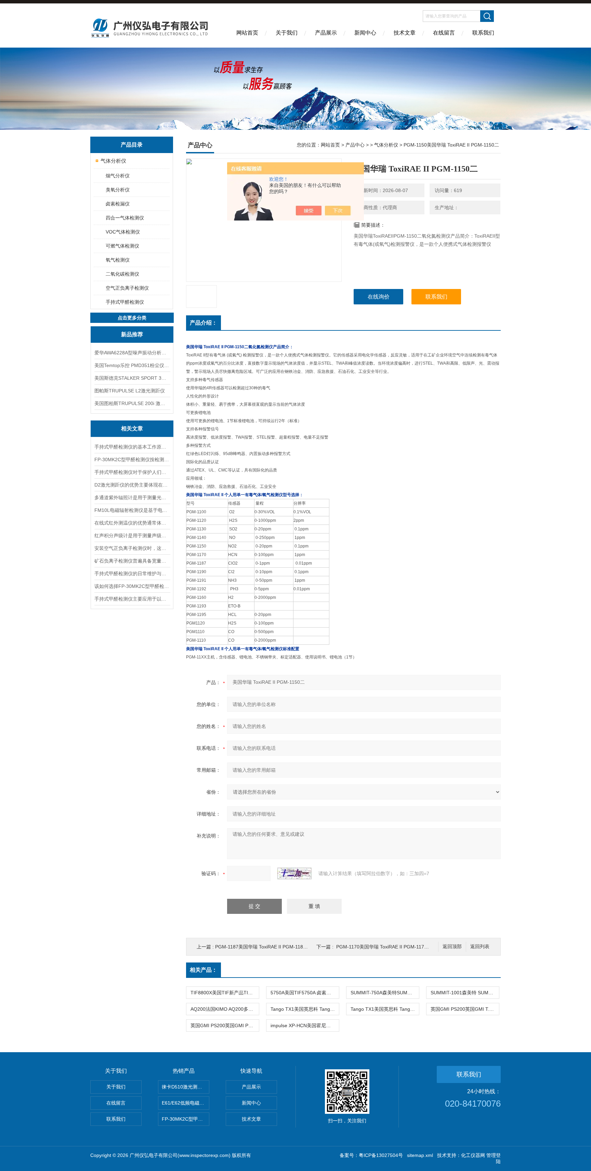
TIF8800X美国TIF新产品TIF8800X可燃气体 (225, 992)
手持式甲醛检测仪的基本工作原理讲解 (132, 447)
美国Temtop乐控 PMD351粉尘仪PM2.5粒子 (132, 365)
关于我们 (287, 33)
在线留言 (444, 33)
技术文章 (405, 33)
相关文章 (132, 428)
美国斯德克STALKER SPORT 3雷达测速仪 (132, 378)
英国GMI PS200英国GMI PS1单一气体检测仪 (225, 1025)
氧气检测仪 (118, 260)
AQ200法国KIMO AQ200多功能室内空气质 (225, 1009)
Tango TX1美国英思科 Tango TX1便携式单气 (385, 1009)
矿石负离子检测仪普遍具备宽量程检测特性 (132, 561)
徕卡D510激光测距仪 (184, 1087)
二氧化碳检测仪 (122, 274)
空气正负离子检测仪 (127, 288)
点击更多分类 (132, 317)
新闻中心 (365, 33)
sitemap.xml (420, 1155)
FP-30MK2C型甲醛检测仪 (185, 1119)
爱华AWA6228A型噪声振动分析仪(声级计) (132, 352)
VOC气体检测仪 (123, 232)
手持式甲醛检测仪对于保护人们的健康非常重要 (132, 472)
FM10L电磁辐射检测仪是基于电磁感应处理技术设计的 (132, 510)
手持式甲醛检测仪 (125, 302)
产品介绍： (203, 323)
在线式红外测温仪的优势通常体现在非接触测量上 (132, 523)
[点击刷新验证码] (294, 873)
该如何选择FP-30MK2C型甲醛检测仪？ (132, 586)
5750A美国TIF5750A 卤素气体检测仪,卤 (305, 992)
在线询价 (379, 297)
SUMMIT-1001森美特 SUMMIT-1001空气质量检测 (465, 992)
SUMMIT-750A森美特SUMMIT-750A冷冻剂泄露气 (385, 992)
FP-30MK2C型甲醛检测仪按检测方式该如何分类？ (132, 459)
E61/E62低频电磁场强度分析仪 (185, 1103)
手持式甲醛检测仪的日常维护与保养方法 (132, 573)
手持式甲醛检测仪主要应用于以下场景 (132, 599)
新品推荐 (132, 334)
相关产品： (203, 970)
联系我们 (483, 33)
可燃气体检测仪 (122, 246)
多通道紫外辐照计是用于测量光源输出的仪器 (132, 497)
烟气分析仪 (118, 175)
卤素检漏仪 (118, 203)
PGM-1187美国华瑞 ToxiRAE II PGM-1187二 (263, 946)
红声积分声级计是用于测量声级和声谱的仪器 (132, 535)
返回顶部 (452, 946)
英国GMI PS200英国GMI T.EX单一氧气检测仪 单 (465, 1009)
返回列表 (479, 946)
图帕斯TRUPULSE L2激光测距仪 (129, 390)
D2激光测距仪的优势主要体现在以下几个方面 (132, 485)
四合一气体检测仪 (125, 218)
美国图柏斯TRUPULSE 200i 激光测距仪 (132, 403)
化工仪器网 (473, 1155)
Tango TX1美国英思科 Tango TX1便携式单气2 (305, 1009)
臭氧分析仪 (118, 189)
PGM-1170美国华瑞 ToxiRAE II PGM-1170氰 (384, 946)
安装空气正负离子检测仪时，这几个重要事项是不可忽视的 (132, 548)
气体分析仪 (113, 161)
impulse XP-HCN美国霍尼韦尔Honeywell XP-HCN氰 (305, 1025)
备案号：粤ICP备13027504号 (371, 1155)
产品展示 (326, 33)
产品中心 (355, 145)
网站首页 (247, 33)
